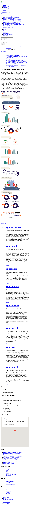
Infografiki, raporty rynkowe (12, 482)
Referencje (8, 491)
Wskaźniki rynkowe (10, 484)
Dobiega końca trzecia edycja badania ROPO (16, 60)
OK (23, 424)
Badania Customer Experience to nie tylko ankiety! (17, 54)
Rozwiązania (6, 6)
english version (6, 502)
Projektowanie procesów (8, 27)
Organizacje (8, 492)
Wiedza (5, 7)
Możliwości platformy (8, 34)
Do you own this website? (9, 424)
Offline (4, 32)
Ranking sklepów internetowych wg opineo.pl (16, 58)
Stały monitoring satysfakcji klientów (11, 17)
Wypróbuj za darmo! (5, 12)
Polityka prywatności (8, 499)
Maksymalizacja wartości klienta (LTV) (12, 20)
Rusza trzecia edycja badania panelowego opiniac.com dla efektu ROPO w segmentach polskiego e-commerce (16, 65)
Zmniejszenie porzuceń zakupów (10, 22)
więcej (7, 242)
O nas (4, 10)
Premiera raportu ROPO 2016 (12, 55)
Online (4, 29)
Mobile (4, 30)
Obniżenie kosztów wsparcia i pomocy (11, 23)
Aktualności (6, 8)
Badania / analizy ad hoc (8, 25)
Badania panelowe (10, 481)
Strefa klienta (6, 497)
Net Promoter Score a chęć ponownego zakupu (16, 56)
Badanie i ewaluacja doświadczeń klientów (12, 16)
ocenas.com (6, 33)
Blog (4, 496)
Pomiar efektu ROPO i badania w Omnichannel (13, 24)
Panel (2, 13)
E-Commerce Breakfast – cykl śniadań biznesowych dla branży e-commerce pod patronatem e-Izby (17, 62)
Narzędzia (5, 35)
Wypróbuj (3, 43)
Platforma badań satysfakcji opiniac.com (15, 46)
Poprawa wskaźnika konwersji (10, 18)
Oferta (4, 5)
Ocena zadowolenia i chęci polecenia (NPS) (13, 19)
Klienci (7, 489)
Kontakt (8, 493)
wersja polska (6, 503)
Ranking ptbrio (9, 57)
